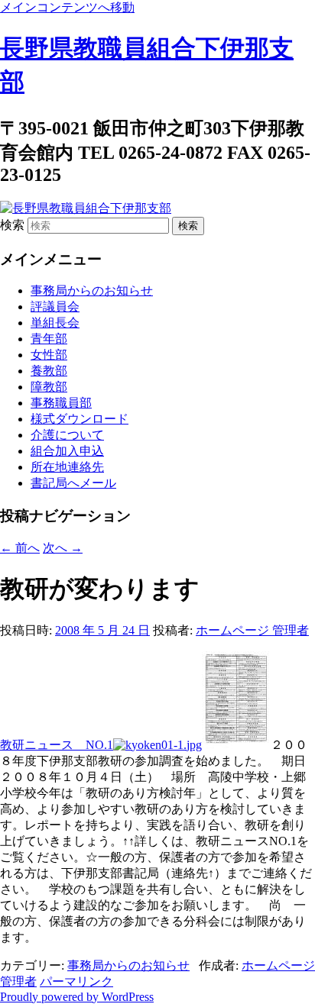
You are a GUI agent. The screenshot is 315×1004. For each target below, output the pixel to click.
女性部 (49, 354)
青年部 (49, 338)
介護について (67, 434)
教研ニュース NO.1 (56, 744)
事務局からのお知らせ (92, 290)
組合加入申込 (67, 450)
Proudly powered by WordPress (77, 996)
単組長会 (55, 322)
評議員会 (55, 306)
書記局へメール (73, 482)
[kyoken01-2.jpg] (157, 744)
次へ (63, 547)
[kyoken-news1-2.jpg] (236, 744)
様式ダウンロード (79, 418)
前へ (20, 547)
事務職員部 (61, 402)
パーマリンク (76, 981)
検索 (12, 224)
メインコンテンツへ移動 (67, 7)
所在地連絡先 (67, 466)
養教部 (49, 370)
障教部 (49, 386)
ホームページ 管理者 (252, 630)
